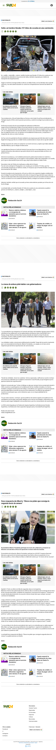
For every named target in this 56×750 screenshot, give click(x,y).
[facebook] (8, 31)
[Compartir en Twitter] (10, 31)
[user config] (51, 5)
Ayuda (36, 742)
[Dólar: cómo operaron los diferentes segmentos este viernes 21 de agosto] (4, 226)
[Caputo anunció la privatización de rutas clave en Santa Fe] (32, 212)
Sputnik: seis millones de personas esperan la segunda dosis (18, 618)
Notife (9, 190)
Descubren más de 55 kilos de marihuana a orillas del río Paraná (19, 164)
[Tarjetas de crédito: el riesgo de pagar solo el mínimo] (32, 226)
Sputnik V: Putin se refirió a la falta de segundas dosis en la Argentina (21, 589)
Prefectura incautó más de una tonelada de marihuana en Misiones (20, 125)
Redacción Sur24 (15, 201)
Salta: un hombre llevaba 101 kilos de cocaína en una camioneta (25, 188)
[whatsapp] (5, 31)
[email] (13, 31)
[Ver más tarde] (2, 31)
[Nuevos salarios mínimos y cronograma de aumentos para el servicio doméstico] (4, 212)
